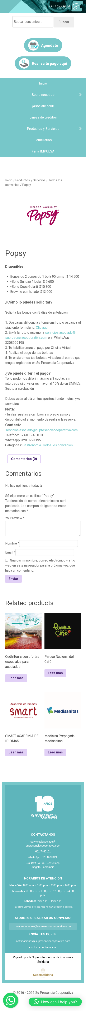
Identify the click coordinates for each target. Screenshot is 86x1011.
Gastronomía (32, 445)
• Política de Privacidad (43, 947)
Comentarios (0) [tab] (24, 459)
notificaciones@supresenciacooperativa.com (43, 941)
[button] (55, 1002)
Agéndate (49, 45)
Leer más (16, 678)
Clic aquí (42, 328)
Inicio (9, 180)
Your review (14, 518)
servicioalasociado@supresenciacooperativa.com (41, 430)
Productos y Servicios (30, 180)
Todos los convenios (57, 445)
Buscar (64, 22)
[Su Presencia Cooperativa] (43, 6)
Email (10, 552)
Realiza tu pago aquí (49, 63)
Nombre (12, 543)
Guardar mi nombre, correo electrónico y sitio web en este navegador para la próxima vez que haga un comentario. (40, 565)
